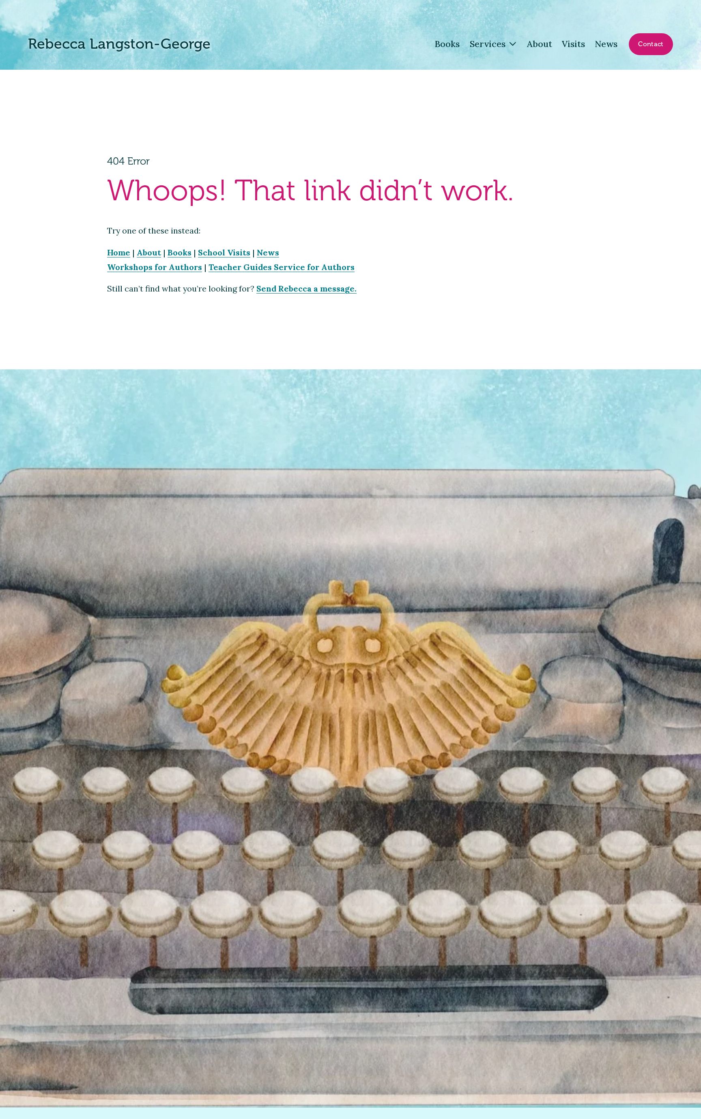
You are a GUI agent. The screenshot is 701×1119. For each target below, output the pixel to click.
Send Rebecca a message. (306, 288)
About (539, 43)
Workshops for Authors (154, 267)
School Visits (224, 252)
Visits (573, 43)
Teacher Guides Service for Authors (282, 267)
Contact (650, 44)
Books (447, 43)
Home (118, 252)
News (606, 43)
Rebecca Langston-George (119, 44)
